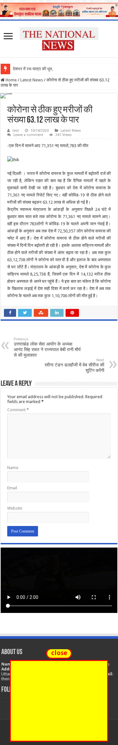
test (15, 130)
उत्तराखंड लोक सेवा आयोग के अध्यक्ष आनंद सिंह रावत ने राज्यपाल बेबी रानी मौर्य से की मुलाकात (47, 347)
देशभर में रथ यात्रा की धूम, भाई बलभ (40, 68)
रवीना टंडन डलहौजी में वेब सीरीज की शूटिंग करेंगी (74, 365)
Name (12, 467)
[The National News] (59, 38)
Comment (18, 409)
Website (14, 508)
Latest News (31, 79)
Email (12, 487)
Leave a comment (28, 135)
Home (11, 79)
